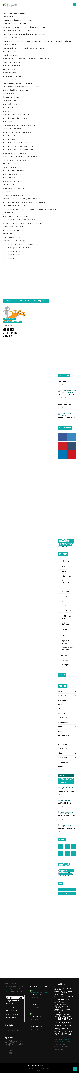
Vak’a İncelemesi (8, 16)
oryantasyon (59, 1009)
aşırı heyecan (65, 587)
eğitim (67, 995)
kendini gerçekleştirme (61, 1001)
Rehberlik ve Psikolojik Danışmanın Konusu (18, 149)
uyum (63, 1028)
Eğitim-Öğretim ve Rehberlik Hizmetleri (17, 132)
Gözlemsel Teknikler (10, 44)
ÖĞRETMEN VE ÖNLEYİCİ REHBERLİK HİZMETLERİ (18, 160)
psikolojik (58, 1011)
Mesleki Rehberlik (9, 318)
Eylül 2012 (62, 713)
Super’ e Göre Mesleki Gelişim (13, 230)
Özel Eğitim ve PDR (65, 545)
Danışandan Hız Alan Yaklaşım (13, 76)
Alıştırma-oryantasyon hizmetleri (63, 989)
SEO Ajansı (47, 1070)
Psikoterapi (7, 111)
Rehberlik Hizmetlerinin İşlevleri (15, 118)
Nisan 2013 (62, 709)
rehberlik (65, 1018)
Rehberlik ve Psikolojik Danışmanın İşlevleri (19, 146)
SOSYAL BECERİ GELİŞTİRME (11, 163)
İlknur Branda (11, 1018)
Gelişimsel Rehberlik (10, 93)
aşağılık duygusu (66, 576)
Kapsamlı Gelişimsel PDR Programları (16, 114)
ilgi (67, 1000)
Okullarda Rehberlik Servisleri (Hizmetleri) (18, 30)
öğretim (68, 1034)
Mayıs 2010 (62, 748)
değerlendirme (58, 995)
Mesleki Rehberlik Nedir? (11, 321)
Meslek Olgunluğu (9, 79)
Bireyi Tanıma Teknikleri (11, 100)
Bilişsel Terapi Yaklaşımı (11, 62)
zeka (56, 1030)
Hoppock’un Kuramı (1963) (12, 237)
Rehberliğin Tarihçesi (10, 51)
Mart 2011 (62, 744)
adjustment (65, 596)
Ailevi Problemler (65, 623)
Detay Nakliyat (11, 1010)
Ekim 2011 (62, 731)
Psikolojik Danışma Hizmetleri (14, 188)
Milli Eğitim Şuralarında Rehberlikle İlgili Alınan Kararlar (24, 34)
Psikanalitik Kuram (9, 72)
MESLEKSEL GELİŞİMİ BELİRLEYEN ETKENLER (17, 248)
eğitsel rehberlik (60, 996)
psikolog (68, 1009)
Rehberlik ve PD (62, 1023)
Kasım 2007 (62, 766)
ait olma (64, 629)
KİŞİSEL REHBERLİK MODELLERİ (13, 174)
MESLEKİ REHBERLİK (9, 258)
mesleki (56, 1004)
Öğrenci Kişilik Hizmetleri (12, 37)
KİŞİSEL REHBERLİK (9, 178)
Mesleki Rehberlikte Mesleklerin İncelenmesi (19, 220)
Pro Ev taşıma (11, 1007)
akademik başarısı (64, 634)
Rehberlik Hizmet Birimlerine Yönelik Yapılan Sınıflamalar (24, 202)
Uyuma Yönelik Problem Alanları (14, 13)
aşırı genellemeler (66, 581)
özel (70, 1033)
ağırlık (63, 566)
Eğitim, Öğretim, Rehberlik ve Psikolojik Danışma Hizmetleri (24, 27)
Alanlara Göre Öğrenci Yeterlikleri (15, 90)
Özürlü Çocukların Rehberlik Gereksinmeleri (19, 125)
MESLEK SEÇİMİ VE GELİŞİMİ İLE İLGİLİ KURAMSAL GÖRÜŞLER (22, 244)
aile (62, 601)
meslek (68, 1003)
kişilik (56, 1003)
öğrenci (61, 1034)
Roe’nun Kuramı (8, 234)
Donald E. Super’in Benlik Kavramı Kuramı (17, 20)
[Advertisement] (39, 277)
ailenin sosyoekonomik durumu (66, 617)
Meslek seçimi (66, 1006)
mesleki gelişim (60, 1005)
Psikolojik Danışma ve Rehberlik (14, 153)
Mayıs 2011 (62, 740)
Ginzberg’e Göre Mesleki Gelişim (14, 241)
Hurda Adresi (11, 1003)
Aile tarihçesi (66, 610)
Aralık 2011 (63, 722)
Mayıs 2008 (62, 757)
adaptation (65, 592)
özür (55, 1034)
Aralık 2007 (63, 762)
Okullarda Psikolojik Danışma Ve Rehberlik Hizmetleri (22, 86)
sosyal (67, 1027)
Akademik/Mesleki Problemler (67, 648)
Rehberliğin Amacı (9, 139)
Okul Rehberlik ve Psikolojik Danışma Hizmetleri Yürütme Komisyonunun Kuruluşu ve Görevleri (37, 41)
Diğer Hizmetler (8, 185)
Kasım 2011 (62, 726)
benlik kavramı (68, 990)
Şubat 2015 (62, 695)
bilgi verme (58, 991)
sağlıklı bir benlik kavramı (62, 1026)
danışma (65, 993)
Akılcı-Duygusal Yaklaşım (11, 65)
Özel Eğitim (62, 1030)
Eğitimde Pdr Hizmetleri (11, 97)
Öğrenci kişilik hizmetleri (63, 1030)
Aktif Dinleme (65, 660)
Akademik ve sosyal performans (65, 642)
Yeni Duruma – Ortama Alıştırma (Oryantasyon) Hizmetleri (24, 199)
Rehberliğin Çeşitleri (10, 107)
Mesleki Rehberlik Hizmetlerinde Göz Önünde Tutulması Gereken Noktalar (30, 209)
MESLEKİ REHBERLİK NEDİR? (11, 251)
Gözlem (70, 996)
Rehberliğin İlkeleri (10, 135)
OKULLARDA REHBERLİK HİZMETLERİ (14, 206)
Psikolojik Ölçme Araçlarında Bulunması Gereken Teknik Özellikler (27, 58)
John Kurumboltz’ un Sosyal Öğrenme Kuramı (19, 83)
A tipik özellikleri (65, 561)
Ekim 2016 (62, 691)
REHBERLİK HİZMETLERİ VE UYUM (13, 170)
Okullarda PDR (59, 1007)
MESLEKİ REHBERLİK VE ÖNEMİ (12, 255)
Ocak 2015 (62, 700)
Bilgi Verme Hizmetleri (11, 192)
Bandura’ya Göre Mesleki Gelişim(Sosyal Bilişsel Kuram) (22, 223)
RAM (55, 1019)
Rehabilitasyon (8, 121)
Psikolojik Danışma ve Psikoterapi (15, 23)
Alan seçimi (65, 665)
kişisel (62, 1003)
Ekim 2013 (62, 704)
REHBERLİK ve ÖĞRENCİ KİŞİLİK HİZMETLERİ (17, 142)
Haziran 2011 (64, 735)
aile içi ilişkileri (66, 606)
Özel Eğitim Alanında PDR (12, 128)
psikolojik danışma (59, 1013)
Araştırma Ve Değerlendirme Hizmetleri (17, 181)
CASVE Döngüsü (8, 213)
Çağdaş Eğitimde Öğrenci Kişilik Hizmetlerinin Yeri (21, 156)
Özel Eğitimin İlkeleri (10, 55)
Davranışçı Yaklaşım (10, 69)
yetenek (69, 1028)
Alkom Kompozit (12, 1014)
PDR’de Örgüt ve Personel (12, 104)
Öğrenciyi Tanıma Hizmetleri (13, 195)
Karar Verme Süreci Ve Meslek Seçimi (15, 216)
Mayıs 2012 (62, 717)
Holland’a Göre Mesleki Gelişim (14, 227)
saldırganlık (58, 1025)
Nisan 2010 (62, 753)
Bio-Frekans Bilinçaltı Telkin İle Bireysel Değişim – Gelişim (24, 48)
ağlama (63, 571)
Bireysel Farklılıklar (10, 167)
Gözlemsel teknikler (60, 998)
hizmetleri (59, 999)
